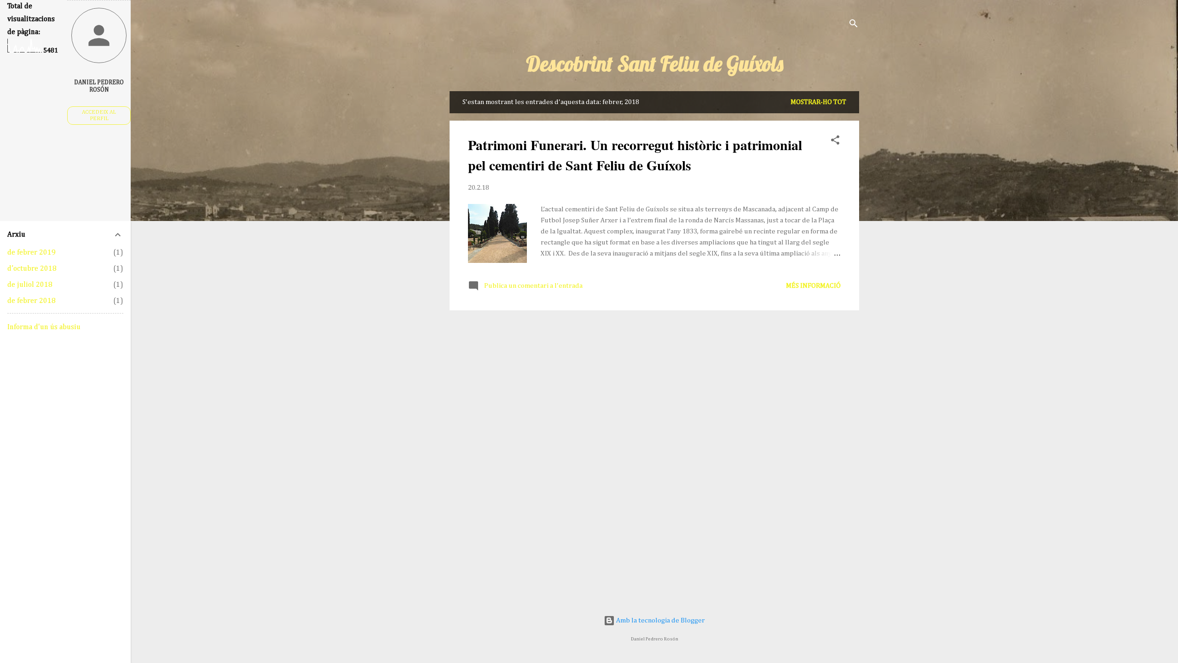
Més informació (813, 285)
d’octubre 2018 (32, 269)
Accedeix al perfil (99, 116)
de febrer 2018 (31, 301)
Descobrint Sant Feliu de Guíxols (654, 63)
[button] (835, 141)
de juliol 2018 (29, 285)
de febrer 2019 (31, 252)
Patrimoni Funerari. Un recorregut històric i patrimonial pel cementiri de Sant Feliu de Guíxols (635, 154)
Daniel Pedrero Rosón (99, 86)
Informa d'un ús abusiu (44, 327)
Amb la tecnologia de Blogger (660, 620)
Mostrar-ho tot (818, 102)
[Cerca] (853, 25)
